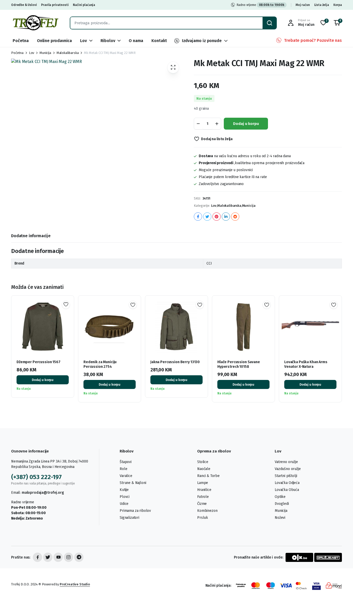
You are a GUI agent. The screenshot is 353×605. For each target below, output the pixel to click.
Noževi (280, 517)
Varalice (126, 476)
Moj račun (303, 5)
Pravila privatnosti (54, 5)
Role (123, 469)
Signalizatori (129, 517)
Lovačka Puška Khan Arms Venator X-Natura (305, 364)
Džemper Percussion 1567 (38, 362)
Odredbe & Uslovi (24, 5)
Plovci (124, 497)
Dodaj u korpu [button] (42, 380)
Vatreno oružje (286, 462)
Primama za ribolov (135, 510)
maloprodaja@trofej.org (43, 492)
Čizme (202, 503)
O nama (136, 40)
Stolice (202, 462)
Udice (124, 503)
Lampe (202, 483)
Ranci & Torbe (208, 476)
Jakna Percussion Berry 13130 (175, 362)
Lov (83, 40)
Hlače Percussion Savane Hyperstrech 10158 (238, 364)
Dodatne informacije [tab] (31, 235)
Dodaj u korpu (246, 123)
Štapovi (126, 462)
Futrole (203, 497)
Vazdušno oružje (288, 469)
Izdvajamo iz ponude (202, 40)
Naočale (203, 469)
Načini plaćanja (84, 5)
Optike (280, 497)
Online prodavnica (54, 40)
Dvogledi (282, 503)
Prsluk (202, 517)
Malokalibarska (68, 52)
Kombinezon (207, 510)
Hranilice (204, 490)
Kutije (124, 490)
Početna (21, 40)
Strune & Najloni (133, 483)
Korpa (337, 5)
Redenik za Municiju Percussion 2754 (100, 364)
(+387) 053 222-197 (36, 477)
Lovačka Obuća (287, 490)
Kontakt (159, 40)
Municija (45, 52)
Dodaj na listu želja (217, 139)
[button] (337, 23)
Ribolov (108, 40)
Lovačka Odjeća (287, 483)
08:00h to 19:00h (271, 5)
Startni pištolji (286, 476)
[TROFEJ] (35, 23)
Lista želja (321, 5)
